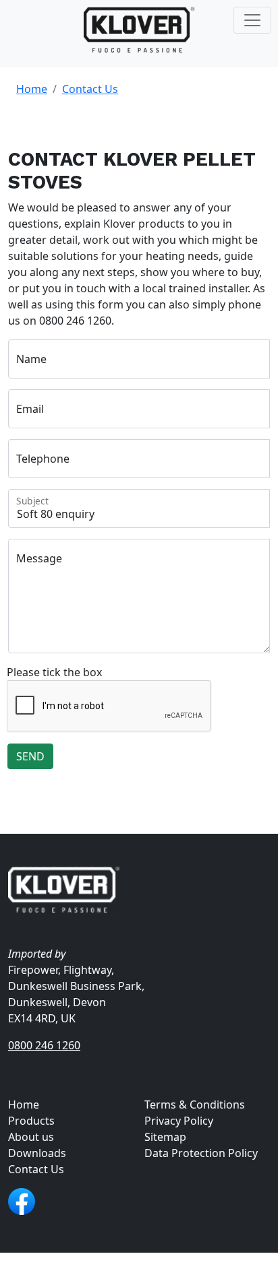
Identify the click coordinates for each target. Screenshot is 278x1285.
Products (31, 1120)
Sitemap (165, 1136)
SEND (30, 756)
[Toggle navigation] (252, 20)
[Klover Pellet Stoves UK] (139, 30)
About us (31, 1136)
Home (31, 88)
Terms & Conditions (194, 1104)
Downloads (37, 1153)
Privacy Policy (178, 1120)
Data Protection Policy (201, 1153)
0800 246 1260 (44, 1045)
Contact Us (90, 88)
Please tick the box (54, 672)
